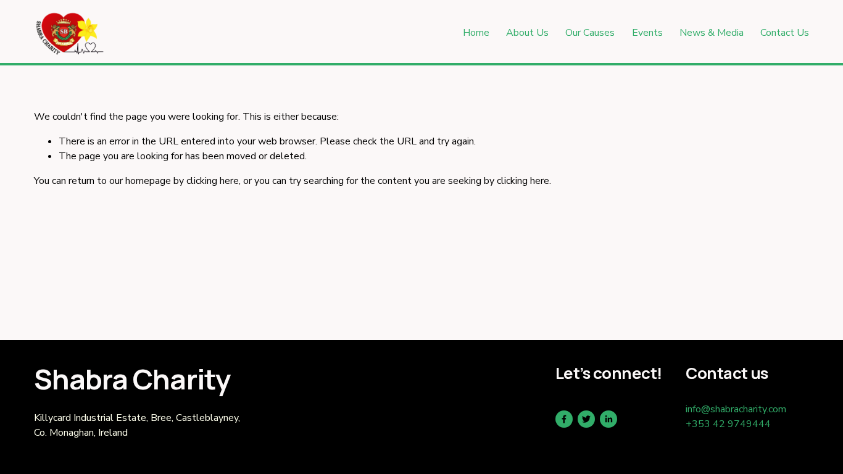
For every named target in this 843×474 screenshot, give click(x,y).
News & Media (711, 33)
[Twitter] (586, 419)
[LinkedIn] (608, 419)
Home (476, 33)
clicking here (212, 181)
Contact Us (784, 33)
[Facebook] (564, 419)
